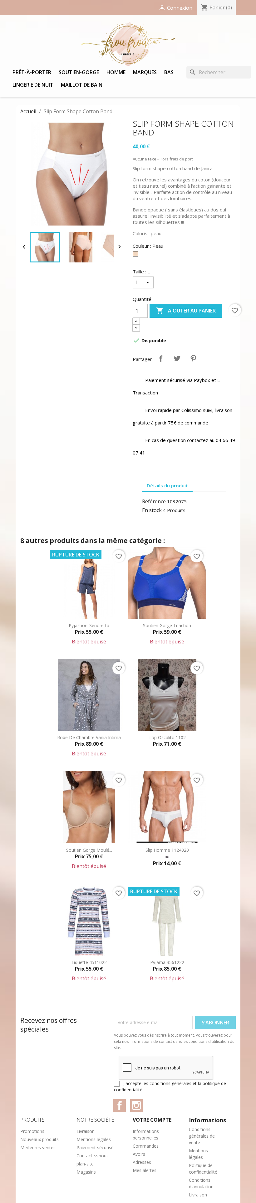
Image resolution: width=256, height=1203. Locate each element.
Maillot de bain (81, 84)
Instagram (136, 1105)
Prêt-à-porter (31, 72)
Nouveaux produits (39, 1139)
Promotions (32, 1131)
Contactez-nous (92, 1156)
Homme (116, 72)
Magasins (86, 1172)
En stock (152, 510)
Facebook (119, 1105)
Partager (161, 358)
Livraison (85, 1131)
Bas (169, 72)
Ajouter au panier (186, 310)
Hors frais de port (176, 159)
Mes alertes (144, 1170)
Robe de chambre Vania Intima (89, 737)
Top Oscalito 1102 (167, 737)
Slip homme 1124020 (167, 850)
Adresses (142, 1162)
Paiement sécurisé (95, 1147)
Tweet (177, 358)
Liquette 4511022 (89, 962)
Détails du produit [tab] (167, 485)
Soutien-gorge (79, 72)
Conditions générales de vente (202, 1135)
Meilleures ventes (38, 1147)
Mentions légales (93, 1139)
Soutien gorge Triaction (167, 625)
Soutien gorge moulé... (89, 850)
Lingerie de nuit (32, 84)
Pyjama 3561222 (167, 962)
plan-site (85, 1164)
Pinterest (193, 358)
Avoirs (139, 1154)
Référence (154, 501)
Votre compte (152, 1119)
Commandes (146, 1146)
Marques (145, 72)
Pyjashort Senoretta (89, 625)
